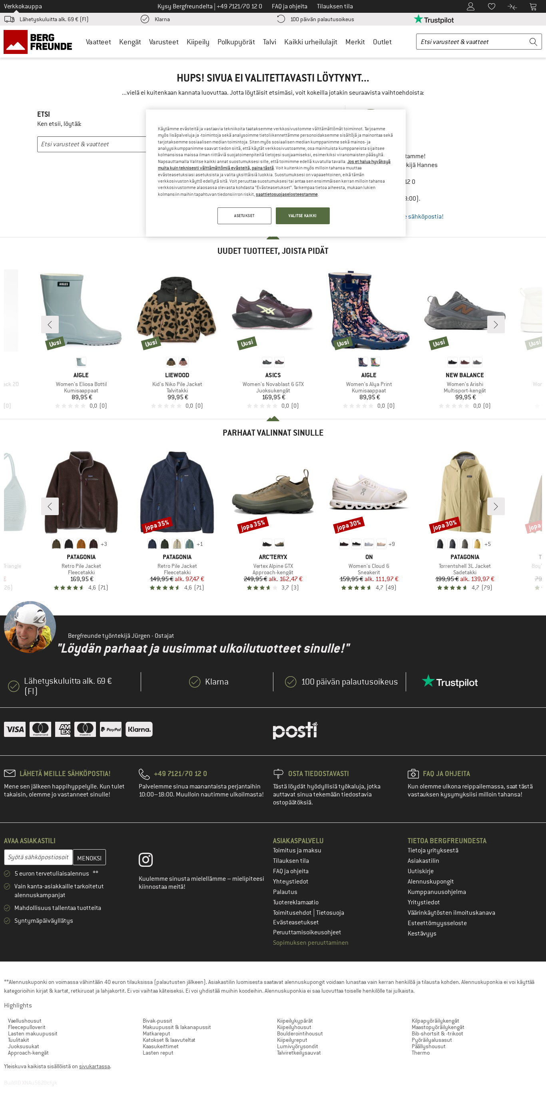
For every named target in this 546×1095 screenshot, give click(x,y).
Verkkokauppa (23, 6)
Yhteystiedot (291, 882)
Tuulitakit (18, 1039)
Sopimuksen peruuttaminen (311, 943)
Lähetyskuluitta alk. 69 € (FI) (54, 19)
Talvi (269, 41)
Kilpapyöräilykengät (435, 1020)
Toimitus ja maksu (297, 850)
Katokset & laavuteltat (169, 1039)
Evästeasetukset (296, 922)
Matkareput (156, 1033)
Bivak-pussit (157, 1020)
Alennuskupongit (431, 882)
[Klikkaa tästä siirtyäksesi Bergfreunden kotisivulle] (41, 42)
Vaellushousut (25, 1020)
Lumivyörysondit (297, 1046)
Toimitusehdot (293, 913)
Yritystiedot (424, 902)
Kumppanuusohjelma (437, 892)
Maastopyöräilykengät (438, 1027)
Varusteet (164, 41)
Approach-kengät (28, 1052)
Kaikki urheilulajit (310, 41)
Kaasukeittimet (161, 1046)
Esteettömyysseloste (437, 923)
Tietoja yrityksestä (433, 850)
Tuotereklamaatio (296, 902)
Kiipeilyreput (292, 1039)
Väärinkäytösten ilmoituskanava (451, 913)
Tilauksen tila (291, 861)
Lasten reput (158, 1052)
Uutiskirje (421, 871)
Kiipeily (198, 41)
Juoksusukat (23, 1046)
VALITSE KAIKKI (303, 215)
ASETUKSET (244, 215)
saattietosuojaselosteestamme (287, 194)
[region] (276, 173)
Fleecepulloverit (27, 1027)
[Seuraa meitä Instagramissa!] (152, 861)
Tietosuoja (330, 913)
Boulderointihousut (300, 1033)
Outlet (382, 41)
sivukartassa (94, 1066)
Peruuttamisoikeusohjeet (307, 932)
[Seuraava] (496, 324)
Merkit (355, 41)
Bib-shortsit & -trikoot (437, 1033)
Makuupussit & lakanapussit (177, 1027)
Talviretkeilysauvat (299, 1052)
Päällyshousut (429, 1046)
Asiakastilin (423, 861)
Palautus (285, 892)
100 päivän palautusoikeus (322, 19)
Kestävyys (422, 934)
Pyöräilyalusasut (432, 1039)
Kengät (130, 41)
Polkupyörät (236, 41)
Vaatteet (98, 41)
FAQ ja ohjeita (291, 871)
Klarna (162, 19)
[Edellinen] (50, 324)
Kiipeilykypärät (295, 1020)
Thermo (421, 1052)
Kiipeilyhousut (294, 1027)
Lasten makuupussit (33, 1033)
